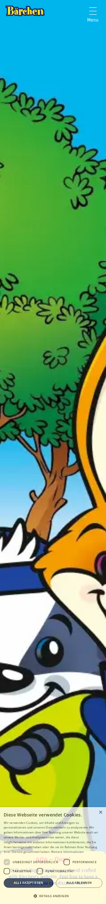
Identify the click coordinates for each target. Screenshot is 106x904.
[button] (53, 895)
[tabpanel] (53, 452)
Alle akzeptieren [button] (28, 883)
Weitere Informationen (67, 852)
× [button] (100, 812)
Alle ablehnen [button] (79, 883)
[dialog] (53, 855)
